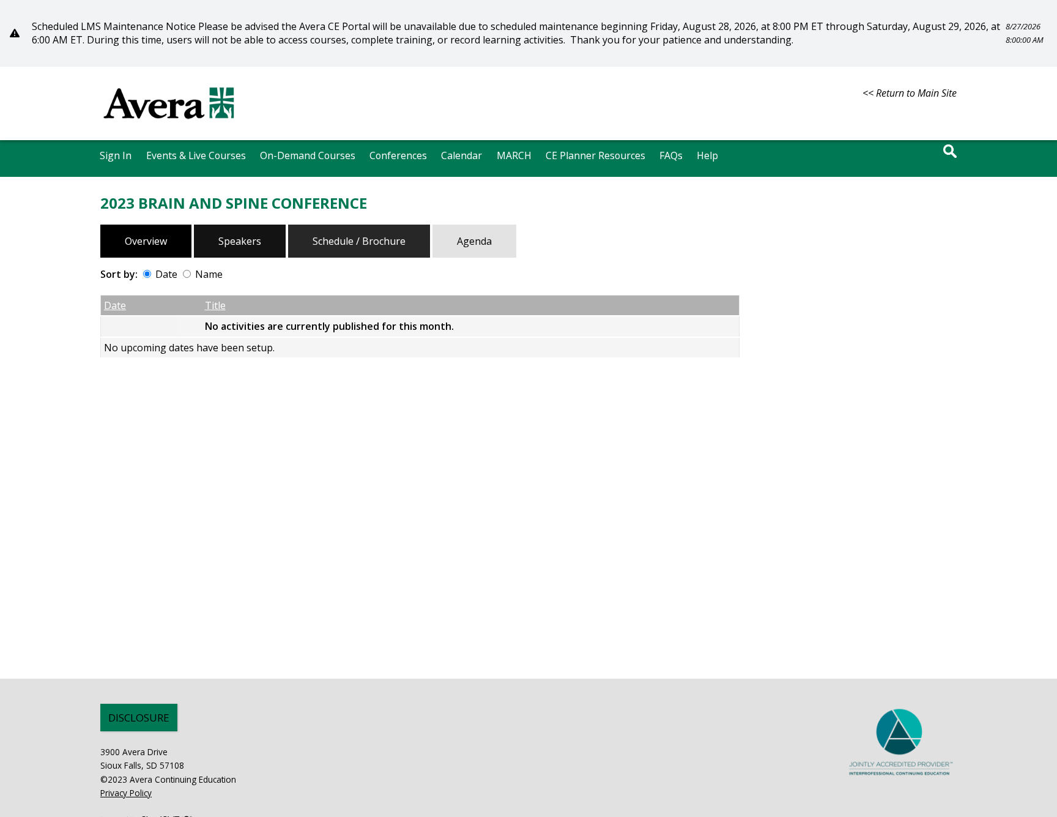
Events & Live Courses (196, 155)
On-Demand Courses (307, 155)
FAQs (671, 155)
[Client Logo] (169, 124)
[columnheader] (139, 306)
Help (707, 155)
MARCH (514, 155)
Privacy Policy (126, 793)
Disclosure (138, 718)
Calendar (461, 155)
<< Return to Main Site (909, 93)
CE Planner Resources (595, 155)
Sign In (116, 155)
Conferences (398, 155)
